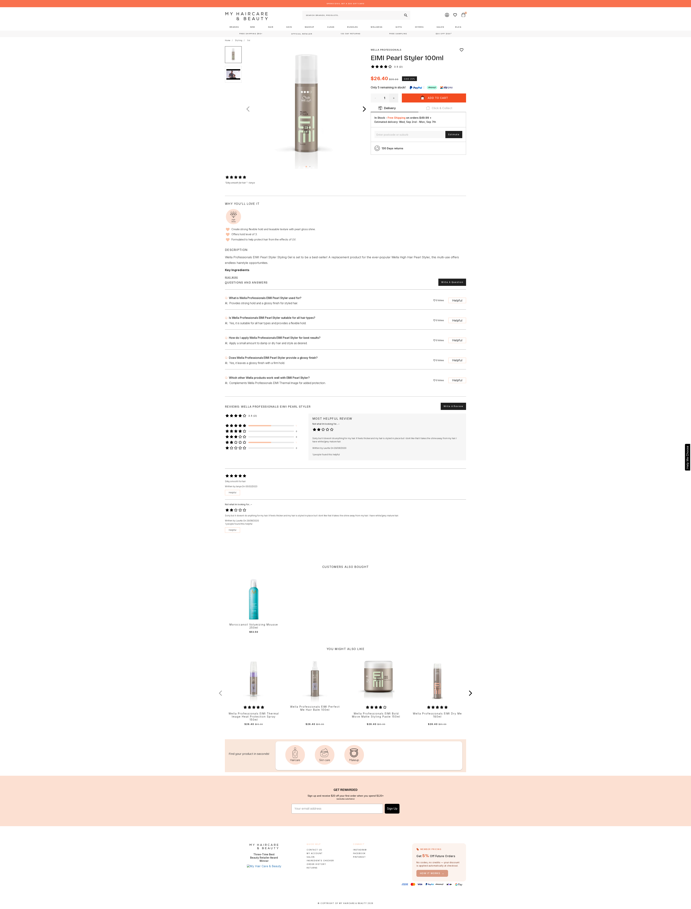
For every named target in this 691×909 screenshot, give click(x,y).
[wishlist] (461, 49)
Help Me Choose (687, 457)
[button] (364, 109)
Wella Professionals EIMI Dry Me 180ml (437, 715)
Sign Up (392, 808)
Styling (238, 40)
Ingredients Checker (320, 860)
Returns (312, 868)
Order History (316, 864)
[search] (405, 15)
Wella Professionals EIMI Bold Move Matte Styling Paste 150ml (376, 715)
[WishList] (455, 15)
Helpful (457, 300)
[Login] (447, 15)
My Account (314, 853)
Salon (311, 857)
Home (227, 40)
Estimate (453, 134)
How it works (432, 873)
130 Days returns (392, 148)
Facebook (359, 853)
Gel (248, 40)
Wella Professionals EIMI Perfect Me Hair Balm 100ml (315, 708)
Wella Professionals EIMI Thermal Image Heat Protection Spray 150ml (254, 716)
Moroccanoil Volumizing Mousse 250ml (253, 626)
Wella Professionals (386, 49)
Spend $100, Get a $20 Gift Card (345, 4)
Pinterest (359, 857)
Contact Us (314, 850)
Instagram (360, 850)
